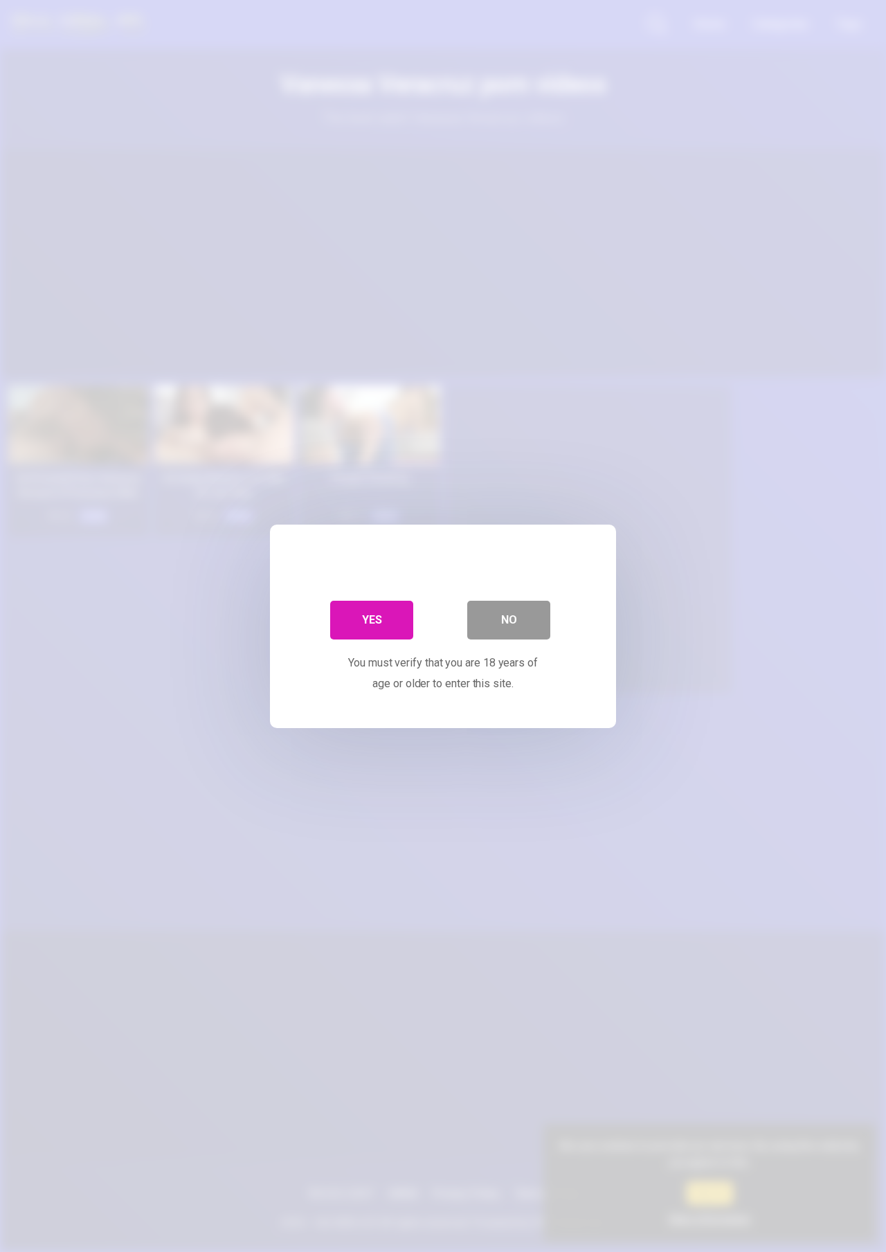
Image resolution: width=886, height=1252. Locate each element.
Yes (372, 619)
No (509, 619)
